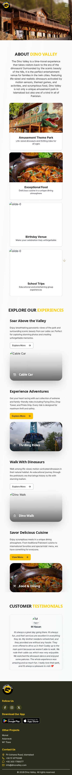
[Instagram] (12, 707)
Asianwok (7, 738)
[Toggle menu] (66, 5)
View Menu (17, 557)
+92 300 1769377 (15, 761)
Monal (5, 735)
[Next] (59, 117)
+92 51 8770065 (14, 758)
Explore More (19, 345)
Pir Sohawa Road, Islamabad (20, 754)
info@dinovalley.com (16, 765)
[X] (19, 707)
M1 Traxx (6, 742)
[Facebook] (5, 707)
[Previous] (13, 117)
